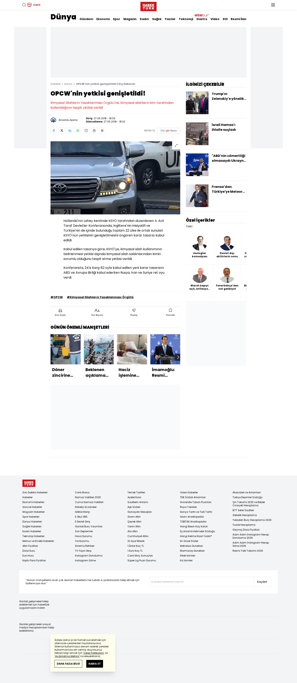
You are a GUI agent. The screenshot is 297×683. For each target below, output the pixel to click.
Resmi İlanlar (241, 19)
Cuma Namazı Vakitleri (89, 502)
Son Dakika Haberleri (34, 492)
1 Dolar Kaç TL (135, 546)
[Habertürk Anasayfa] (148, 6)
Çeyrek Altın (134, 521)
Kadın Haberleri (31, 531)
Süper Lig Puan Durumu (141, 560)
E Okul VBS (81, 516)
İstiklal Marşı (82, 512)
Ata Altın (132, 531)
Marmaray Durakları (192, 550)
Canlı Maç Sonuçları (140, 555)
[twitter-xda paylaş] (62, 130)
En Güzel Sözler (189, 541)
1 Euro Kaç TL (135, 550)
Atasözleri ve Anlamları (247, 492)
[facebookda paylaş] (54, 130)
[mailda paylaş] (86, 130)
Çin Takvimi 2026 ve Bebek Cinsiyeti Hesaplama (249, 503)
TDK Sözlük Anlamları (193, 497)
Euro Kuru (28, 555)
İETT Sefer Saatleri (243, 510)
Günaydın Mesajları (139, 512)
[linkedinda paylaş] (70, 130)
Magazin (130, 19)
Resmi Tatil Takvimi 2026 (248, 550)
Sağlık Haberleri (31, 526)
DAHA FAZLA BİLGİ (68, 663)
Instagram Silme (85, 560)
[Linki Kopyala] (102, 130)
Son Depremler (84, 531)
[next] (178, 357)
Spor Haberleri (30, 516)
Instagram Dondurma (88, 555)
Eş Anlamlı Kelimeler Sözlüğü (197, 531)
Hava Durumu (83, 536)
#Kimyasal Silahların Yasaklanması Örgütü (100, 297)
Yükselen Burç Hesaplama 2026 (252, 520)
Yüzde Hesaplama (244, 525)
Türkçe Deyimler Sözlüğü (247, 497)
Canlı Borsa (82, 492)
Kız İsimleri (186, 560)
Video (215, 19)
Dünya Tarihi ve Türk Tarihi (196, 512)
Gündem (86, 19)
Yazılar (170, 19)
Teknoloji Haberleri (33, 536)
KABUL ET (94, 663)
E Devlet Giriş (82, 521)
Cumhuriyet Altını (137, 536)
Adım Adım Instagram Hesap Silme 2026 (251, 544)
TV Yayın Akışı (83, 550)
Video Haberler (189, 492)
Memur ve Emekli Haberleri (38, 541)
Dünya (63, 17)
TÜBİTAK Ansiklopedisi (193, 521)
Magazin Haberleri (33, 512)
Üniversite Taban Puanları (195, 502)
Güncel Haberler (32, 507)
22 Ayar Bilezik (135, 541)
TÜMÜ (189, 226)
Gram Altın (134, 516)
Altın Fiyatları (30, 546)
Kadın (144, 19)
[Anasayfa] (28, 483)
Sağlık (157, 19)
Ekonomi (103, 19)
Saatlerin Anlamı (137, 502)
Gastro (201, 19)
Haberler (56, 84)
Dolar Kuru (28, 550)
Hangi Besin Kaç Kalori (194, 526)
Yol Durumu (82, 541)
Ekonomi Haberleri (33, 502)
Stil (225, 19)
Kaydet (262, 582)
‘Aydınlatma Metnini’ (67, 656)
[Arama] (24, 5)
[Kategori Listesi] (273, 5)
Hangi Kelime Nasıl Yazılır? (196, 536)
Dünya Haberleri (32, 521)
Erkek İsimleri (187, 555)
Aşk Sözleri (133, 507)
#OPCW (57, 297)
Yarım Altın (134, 526)
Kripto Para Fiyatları (34, 560)
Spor (116, 19)
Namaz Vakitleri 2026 (88, 497)
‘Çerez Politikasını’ (93, 653)
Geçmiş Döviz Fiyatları (246, 529)
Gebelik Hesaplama (245, 515)
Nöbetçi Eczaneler (86, 507)
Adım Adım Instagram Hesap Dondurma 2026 (251, 536)
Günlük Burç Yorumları (88, 526)
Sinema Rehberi (84, 546)
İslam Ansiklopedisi (192, 516)
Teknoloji (186, 19)
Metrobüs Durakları (191, 546)
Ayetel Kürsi (134, 497)
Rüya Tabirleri (188, 507)
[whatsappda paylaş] (78, 130)
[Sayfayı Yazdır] (94, 130)
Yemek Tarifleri (136, 492)
